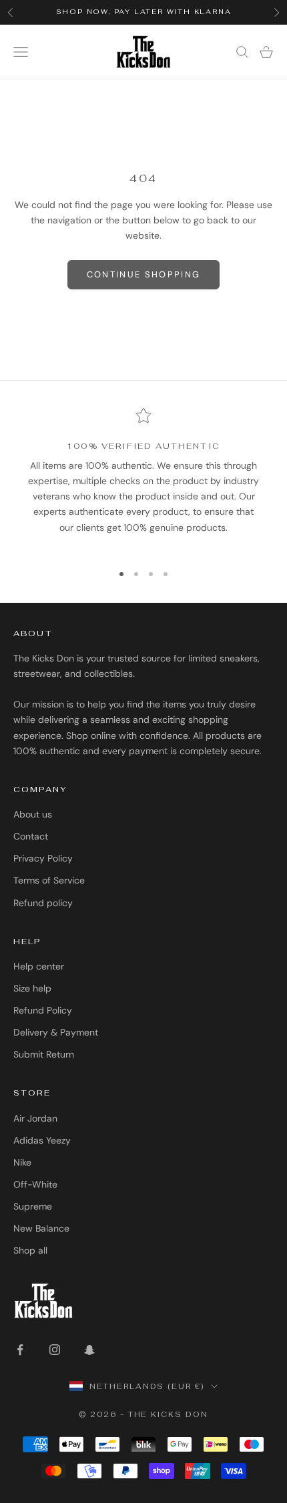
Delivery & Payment (55, 1032)
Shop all (30, 1250)
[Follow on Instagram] (54, 1349)
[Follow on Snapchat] (89, 1349)
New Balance (41, 1228)
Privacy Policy (43, 858)
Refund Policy (42, 1010)
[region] (143, 479)
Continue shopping (144, 274)
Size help (32, 988)
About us (32, 814)
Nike (22, 1162)
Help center (38, 966)
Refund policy (43, 903)
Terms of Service (49, 880)
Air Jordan (35, 1118)
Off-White (35, 1184)
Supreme (32, 1206)
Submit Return (43, 1054)
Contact (30, 836)
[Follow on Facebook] (20, 1349)
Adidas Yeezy (42, 1140)
